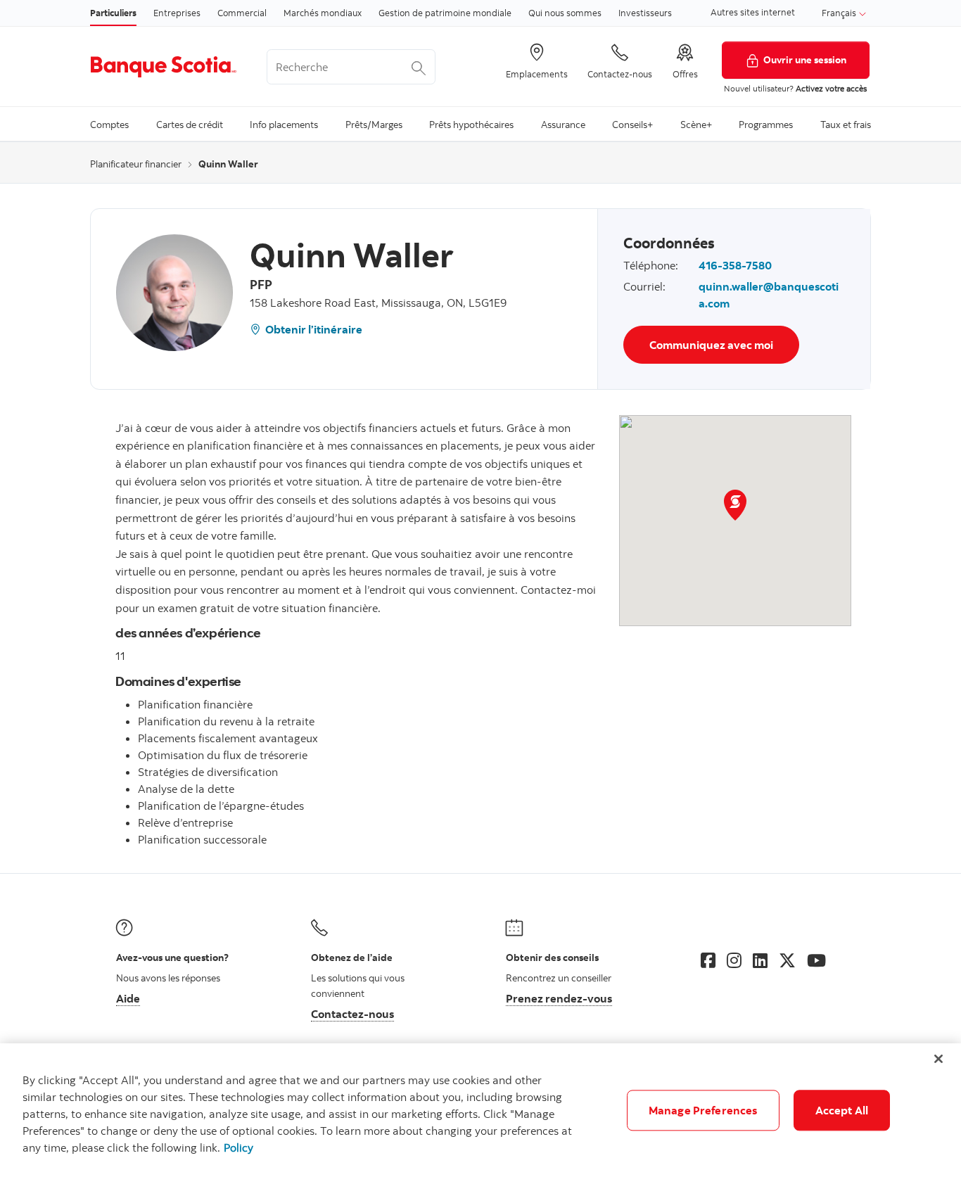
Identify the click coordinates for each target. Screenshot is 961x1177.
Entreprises (177, 12)
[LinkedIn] (760, 960)
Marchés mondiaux (323, 12)
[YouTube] (816, 960)
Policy (238, 1147)
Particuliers (113, 12)
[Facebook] (708, 960)
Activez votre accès (831, 88)
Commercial (242, 12)
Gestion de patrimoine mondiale (444, 12)
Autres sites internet (753, 12)
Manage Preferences (703, 1110)
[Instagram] (734, 960)
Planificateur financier (136, 164)
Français (840, 12)
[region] (480, 1110)
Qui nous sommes (565, 12)
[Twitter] (787, 960)
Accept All (842, 1110)
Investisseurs (645, 12)
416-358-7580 (735, 265)
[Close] (938, 1058)
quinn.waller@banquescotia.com (769, 294)
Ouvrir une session (804, 59)
